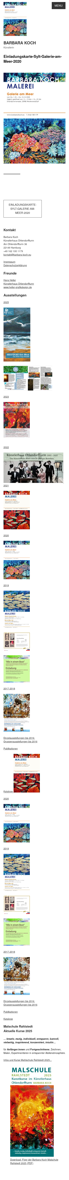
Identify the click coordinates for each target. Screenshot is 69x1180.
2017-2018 (9, 688)
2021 (6, 485)
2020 (6, 535)
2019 (6, 585)
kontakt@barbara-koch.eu (17, 254)
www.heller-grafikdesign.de (18, 287)
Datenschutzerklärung (15, 265)
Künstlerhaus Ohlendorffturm (19, 283)
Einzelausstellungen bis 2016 (19, 738)
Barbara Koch (20, 43)
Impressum (9, 261)
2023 (6, 396)
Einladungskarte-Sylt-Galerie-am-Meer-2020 (23, 209)
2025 (6, 302)
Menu (59, 5)
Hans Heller (10, 280)
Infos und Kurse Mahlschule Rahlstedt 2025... (28, 1060)
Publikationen (11, 748)
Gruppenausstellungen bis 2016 (20, 741)
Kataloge (9, 791)
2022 (6, 447)
